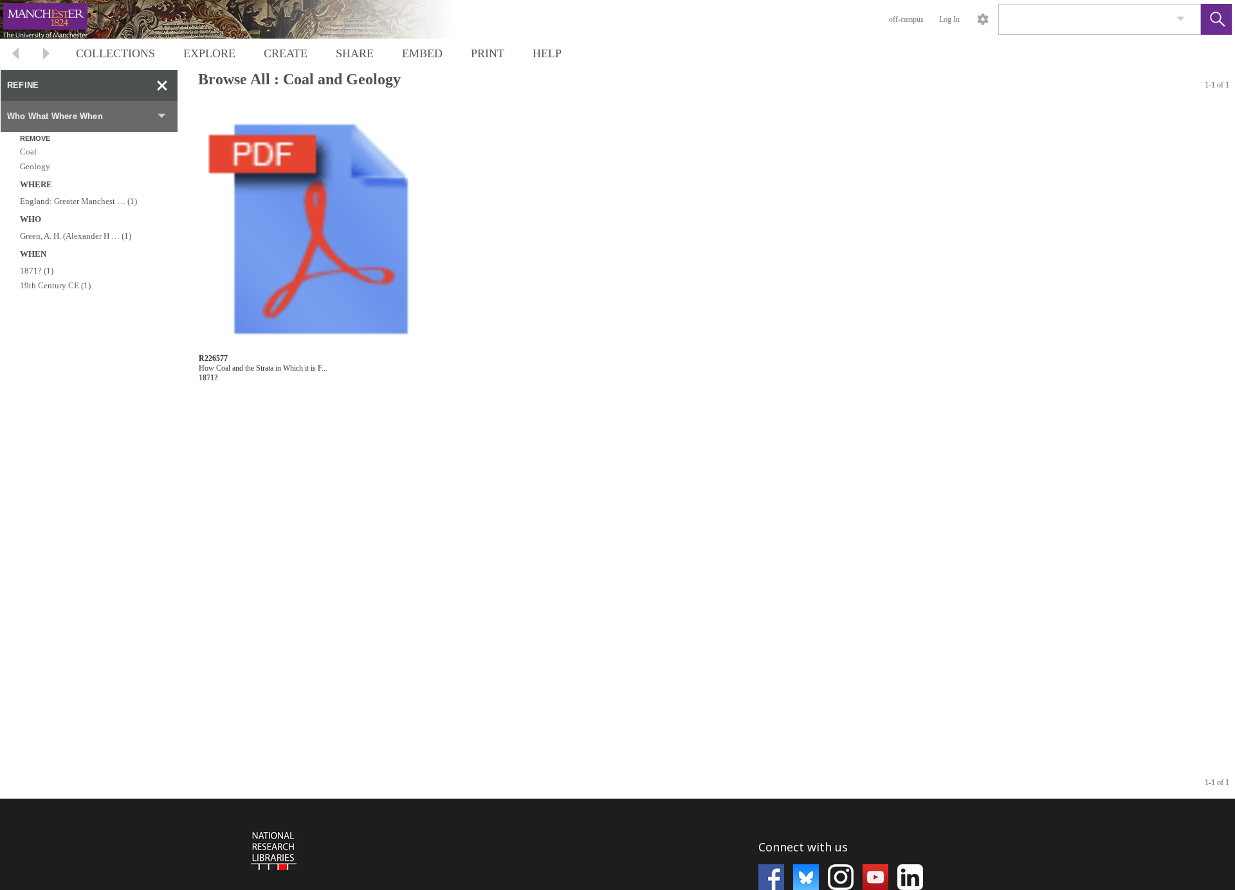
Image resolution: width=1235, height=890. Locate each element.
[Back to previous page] (15, 55)
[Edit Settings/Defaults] (982, 19)
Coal (28, 151)
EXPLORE (209, 53)
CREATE (285, 53)
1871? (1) (36, 270)
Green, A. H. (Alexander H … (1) (75, 236)
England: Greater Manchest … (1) (78, 201)
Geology (35, 166)
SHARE (355, 53)
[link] (1180, 19)
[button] (1216, 19)
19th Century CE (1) (55, 285)
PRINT (487, 53)
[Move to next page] (46, 55)
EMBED (422, 53)
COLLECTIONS (115, 53)
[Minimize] (162, 85)
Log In (949, 19)
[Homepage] (242, 19)
